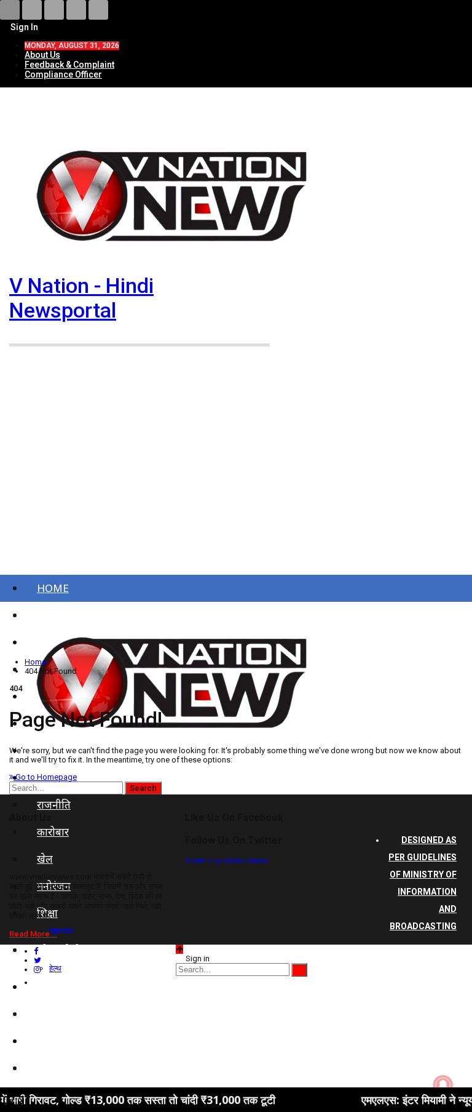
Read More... (33, 933)
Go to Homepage (45, 777)
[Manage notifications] (443, 1085)
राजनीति (54, 805)
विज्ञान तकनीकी (67, 1068)
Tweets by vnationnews (226, 860)
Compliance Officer (63, 74)
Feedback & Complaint (69, 65)
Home (53, 588)
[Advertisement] (236, 468)
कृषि (45, 1014)
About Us (42, 55)
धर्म (43, 1041)
